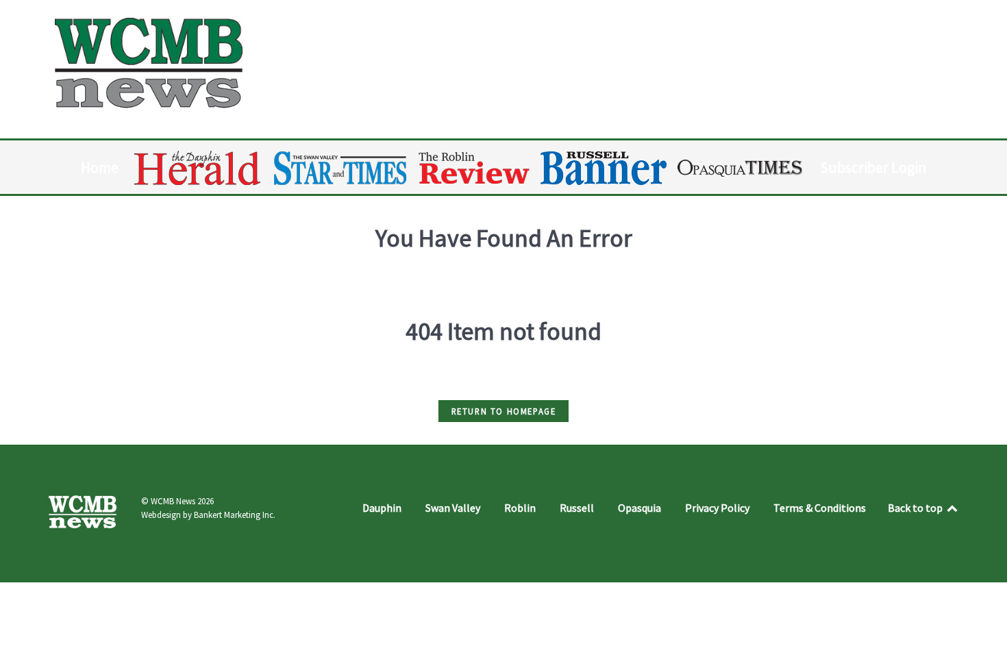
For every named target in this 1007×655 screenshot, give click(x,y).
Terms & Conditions (819, 508)
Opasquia (639, 508)
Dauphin (381, 508)
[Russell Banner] (604, 168)
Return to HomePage (503, 411)
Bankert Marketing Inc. (234, 515)
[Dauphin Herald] (198, 168)
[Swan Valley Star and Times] (340, 168)
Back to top (916, 508)
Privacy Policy (717, 508)
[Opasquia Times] (740, 168)
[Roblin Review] (475, 168)
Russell (577, 508)
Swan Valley (452, 508)
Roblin (520, 508)
